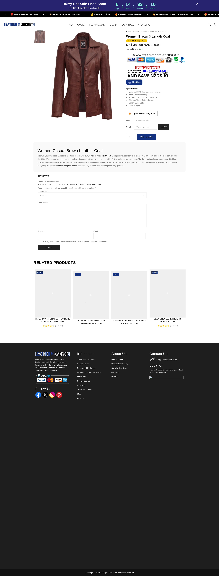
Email (96, 231)
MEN (71, 25)
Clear (164, 127)
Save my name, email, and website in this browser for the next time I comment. (74, 242)
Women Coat (138, 31)
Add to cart (146, 137)
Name (41, 231)
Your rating (43, 191)
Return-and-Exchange (86, 368)
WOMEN (81, 25)
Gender (129, 127)
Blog (79, 394)
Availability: (131, 49)
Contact (80, 398)
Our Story (115, 372)
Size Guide (81, 377)
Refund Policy (83, 364)
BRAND (113, 25)
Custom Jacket (83, 381)
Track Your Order (84, 390)
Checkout (81, 385)
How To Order (117, 359)
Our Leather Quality (119, 364)
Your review (43, 202)
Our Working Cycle (119, 368)
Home (128, 31)
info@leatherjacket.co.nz (166, 360)
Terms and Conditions (86, 359)
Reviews (114, 377)
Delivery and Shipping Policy (89, 372)
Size (128, 121)
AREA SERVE (144, 25)
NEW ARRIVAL (127, 25)
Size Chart (136, 82)
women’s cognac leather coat (69, 166)
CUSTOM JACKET (97, 25)
